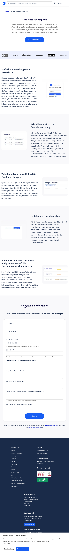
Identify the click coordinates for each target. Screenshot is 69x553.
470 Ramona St (28, 501)
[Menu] (65, 3)
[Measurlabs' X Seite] (45, 468)
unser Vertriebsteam (34, 428)
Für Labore (14, 464)
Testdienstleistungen (16, 453)
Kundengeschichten (16, 480)
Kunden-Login (29, 524)
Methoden (14, 456)
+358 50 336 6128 (42, 453)
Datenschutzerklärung (17, 478)
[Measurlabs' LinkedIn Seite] (41, 468)
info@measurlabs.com (51, 425)
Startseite (13, 450)
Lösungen (6, 12)
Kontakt (13, 461)
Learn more (6, 543)
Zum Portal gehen (34, 40)
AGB (12, 475)
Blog (12, 467)
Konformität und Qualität (18, 483)
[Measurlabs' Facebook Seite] (37, 468)
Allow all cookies (22, 549)
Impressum (14, 486)
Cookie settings (9, 549)
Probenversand (15, 472)
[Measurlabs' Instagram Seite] (49, 468)
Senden (34, 416)
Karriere (13, 469)
